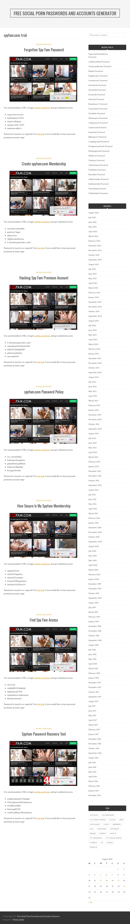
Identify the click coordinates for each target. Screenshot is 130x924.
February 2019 (94, 617)
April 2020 (92, 565)
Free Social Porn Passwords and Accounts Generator (38, 916)
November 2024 (95, 306)
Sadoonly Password (96, 99)
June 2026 (92, 222)
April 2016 (92, 776)
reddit (103, 833)
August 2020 (93, 546)
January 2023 (93, 410)
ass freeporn (108, 815)
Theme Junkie (18, 919)
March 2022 (93, 457)
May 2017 (92, 715)
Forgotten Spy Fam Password (44, 49)
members (117, 824)
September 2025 (95, 259)
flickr (113, 820)
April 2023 (92, 396)
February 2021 (94, 518)
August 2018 (93, 645)
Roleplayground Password (98, 151)
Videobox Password (96, 160)
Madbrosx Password (96, 155)
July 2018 (92, 649)
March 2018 (93, 668)
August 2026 (93, 212)
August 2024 (93, 321)
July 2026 (92, 217)
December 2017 (94, 682)
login (106, 824)
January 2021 (93, 523)
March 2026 (93, 236)
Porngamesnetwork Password (100, 146)
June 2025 (92, 274)
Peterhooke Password (97, 85)
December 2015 (94, 795)
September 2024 (95, 316)
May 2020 (92, 560)
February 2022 (94, 461)
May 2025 (92, 278)
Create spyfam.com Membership (44, 163)
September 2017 (95, 696)
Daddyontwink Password (98, 184)
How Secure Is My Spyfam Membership (43, 506)
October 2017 (93, 692)
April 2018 (92, 664)
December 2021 (94, 471)
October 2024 (94, 311)
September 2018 (95, 640)
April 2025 (92, 283)
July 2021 (92, 494)
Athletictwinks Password (98, 179)
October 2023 (93, 368)
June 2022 (92, 443)
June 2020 (92, 555)
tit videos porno (113, 838)
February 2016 (94, 786)
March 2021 (93, 513)
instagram (95, 824)
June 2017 (92, 711)
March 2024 (93, 344)
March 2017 (93, 725)
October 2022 (94, 424)
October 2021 (93, 480)
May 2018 (92, 659)
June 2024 (92, 330)
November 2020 (95, 532)
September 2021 (95, 485)
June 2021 (92, 499)
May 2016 (92, 772)
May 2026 (92, 227)
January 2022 (93, 466)
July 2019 (92, 607)
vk (102, 843)
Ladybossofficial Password (99, 61)
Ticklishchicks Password (98, 193)
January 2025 (93, 297)
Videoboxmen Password (98, 165)
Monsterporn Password (97, 118)
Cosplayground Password (98, 141)
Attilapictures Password (98, 123)
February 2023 (94, 405)
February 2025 (94, 292)
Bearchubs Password (96, 174)
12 (101, 880)
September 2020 (95, 541)
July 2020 (92, 551)
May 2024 (92, 335)
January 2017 (93, 734)
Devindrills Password (97, 90)
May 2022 (92, 447)
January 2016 (93, 790)
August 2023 (93, 377)
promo (93, 833)
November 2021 (94, 476)
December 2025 (94, 245)
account (94, 815)
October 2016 (93, 748)
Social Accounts (44, 44)
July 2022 (92, 438)
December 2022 (94, 414)
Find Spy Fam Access (44, 620)
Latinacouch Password (97, 127)
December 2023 (94, 358)
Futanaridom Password (97, 108)
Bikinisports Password (97, 137)
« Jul (90, 902)
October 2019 (93, 593)
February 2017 (94, 729)
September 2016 (95, 753)
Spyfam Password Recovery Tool (44, 734)
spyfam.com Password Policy (43, 392)
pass (92, 829)
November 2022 (95, 419)
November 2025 (95, 250)
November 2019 (94, 588)
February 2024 (94, 349)
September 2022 (95, 429)
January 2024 (93, 353)
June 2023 (92, 386)
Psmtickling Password (97, 188)
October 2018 (93, 635)
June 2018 (92, 654)
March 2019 (93, 612)
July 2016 (92, 762)
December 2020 (94, 527)
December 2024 (94, 302)
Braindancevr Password (97, 104)
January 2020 (93, 579)
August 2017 (93, 701)
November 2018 (94, 631)
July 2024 (92, 325)
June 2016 (92, 767)
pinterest (114, 829)
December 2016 (94, 739)
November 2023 (95, 363)
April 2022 (92, 452)
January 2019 (93, 621)
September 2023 (95, 372)
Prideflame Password (97, 170)
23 (124, 886)
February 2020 (94, 574)
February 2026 (94, 241)
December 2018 (94, 626)
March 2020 (93, 570)
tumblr (93, 843)
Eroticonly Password (96, 94)
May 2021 (92, 504)
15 (118, 880)
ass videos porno (98, 820)
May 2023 (92, 391)
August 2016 (93, 757)
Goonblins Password (96, 113)
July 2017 (92, 706)
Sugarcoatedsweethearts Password (98, 55)
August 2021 (93, 490)
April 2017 (92, 720)
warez (110, 843)
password (102, 829)
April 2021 (92, 508)
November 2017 (94, 687)
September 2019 (95, 598)
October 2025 (94, 255)
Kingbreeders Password (98, 76)
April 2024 (92, 339)
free (121, 820)
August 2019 (93, 602)
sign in (113, 833)
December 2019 (94, 584)
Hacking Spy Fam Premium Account (43, 278)
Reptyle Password (95, 71)
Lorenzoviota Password (97, 80)
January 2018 (93, 678)
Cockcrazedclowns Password (99, 66)
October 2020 (94, 537)
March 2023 (93, 400)
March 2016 (93, 781)
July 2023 (92, 382)
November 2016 (94, 743)
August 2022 (93, 433)
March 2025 (93, 288)
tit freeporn (96, 838)
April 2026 (92, 231)
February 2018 (94, 673)
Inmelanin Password (96, 132)
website (93, 847)
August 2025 (93, 264)
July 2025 (92, 269)
